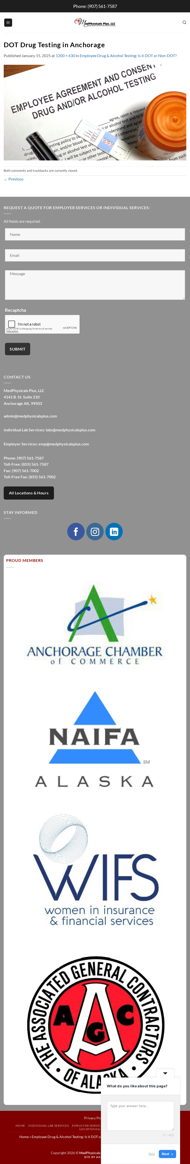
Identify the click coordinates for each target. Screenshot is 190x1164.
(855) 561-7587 (35, 464)
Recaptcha (15, 309)
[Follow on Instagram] (95, 531)
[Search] (184, 22)
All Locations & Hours (29, 493)
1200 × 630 (65, 55)
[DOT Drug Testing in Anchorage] (95, 112)
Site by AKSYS (95, 1157)
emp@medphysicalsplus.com (64, 443)
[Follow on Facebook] (76, 531)
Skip (151, 1154)
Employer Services (88, 1125)
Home (20, 1125)
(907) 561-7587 (102, 6)
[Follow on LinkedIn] (114, 531)
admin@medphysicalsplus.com (30, 416)
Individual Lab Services (48, 1125)
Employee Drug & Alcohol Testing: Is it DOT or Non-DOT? (128, 55)
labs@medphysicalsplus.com (70, 429)
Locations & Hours (95, 1129)
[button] (8, 23)
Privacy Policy (95, 1118)
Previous (14, 178)
